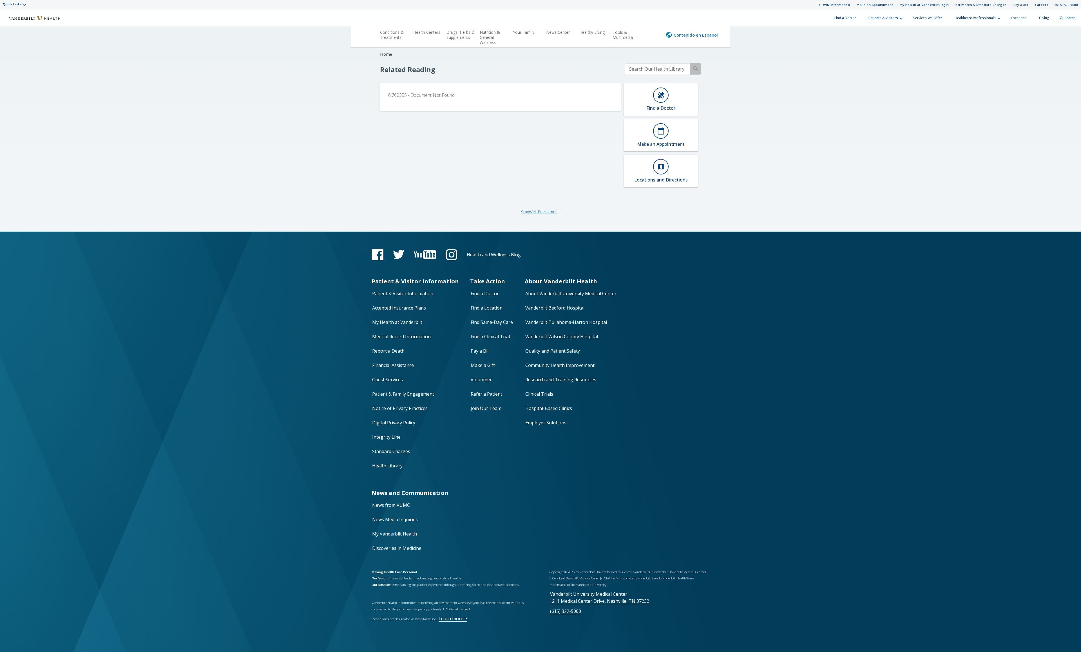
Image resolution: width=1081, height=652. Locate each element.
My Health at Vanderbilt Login (924, 5)
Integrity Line (386, 437)
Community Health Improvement (560, 365)
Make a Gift (483, 365)
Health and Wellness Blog (494, 255)
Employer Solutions (545, 423)
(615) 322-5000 (1066, 5)
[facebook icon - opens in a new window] (378, 254)
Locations (1019, 17)
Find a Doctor (845, 17)
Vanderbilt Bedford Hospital (554, 308)
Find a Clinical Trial (490, 336)
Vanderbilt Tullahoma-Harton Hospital (566, 322)
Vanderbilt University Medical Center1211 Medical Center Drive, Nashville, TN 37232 (599, 597)
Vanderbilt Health (31, 20)
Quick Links (12, 4)
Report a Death (388, 351)
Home (386, 54)
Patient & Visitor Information (402, 293)
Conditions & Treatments (392, 35)
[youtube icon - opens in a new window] (425, 254)
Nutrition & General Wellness (490, 37)
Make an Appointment (875, 5)
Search (1069, 17)
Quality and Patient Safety (552, 351)
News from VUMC (391, 505)
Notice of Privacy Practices (400, 408)
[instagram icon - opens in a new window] (451, 254)
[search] (657, 69)
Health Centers (426, 32)
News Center (558, 32)
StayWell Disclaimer (539, 211)
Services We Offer (927, 17)
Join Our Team (486, 408)
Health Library (387, 466)
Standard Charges (391, 451)
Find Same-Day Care (492, 322)
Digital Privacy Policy (393, 423)
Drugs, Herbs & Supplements (460, 35)
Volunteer (481, 380)
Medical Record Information (401, 336)
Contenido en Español (696, 35)
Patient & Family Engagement (403, 394)
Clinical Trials (539, 394)
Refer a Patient (486, 394)
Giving (1044, 17)
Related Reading (407, 69)
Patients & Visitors (883, 17)
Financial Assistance (393, 365)
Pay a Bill (1020, 5)
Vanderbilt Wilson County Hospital (561, 336)
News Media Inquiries (395, 519)
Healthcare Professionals (975, 17)
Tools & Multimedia (623, 35)
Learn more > (453, 618)
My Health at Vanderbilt (397, 322)
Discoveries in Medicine (396, 548)
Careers (1041, 5)
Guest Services (387, 380)
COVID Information (834, 5)
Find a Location (486, 308)
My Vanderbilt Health (394, 534)
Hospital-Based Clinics (548, 408)
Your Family (523, 32)
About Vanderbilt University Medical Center (571, 293)
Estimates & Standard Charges (980, 5)
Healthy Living (592, 32)
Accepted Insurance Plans (399, 308)
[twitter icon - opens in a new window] (398, 254)
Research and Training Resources (560, 380)
